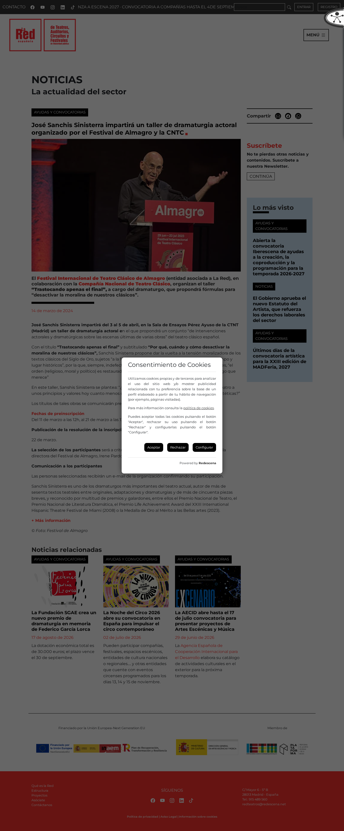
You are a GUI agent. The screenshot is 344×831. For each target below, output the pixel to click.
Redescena (207, 463)
